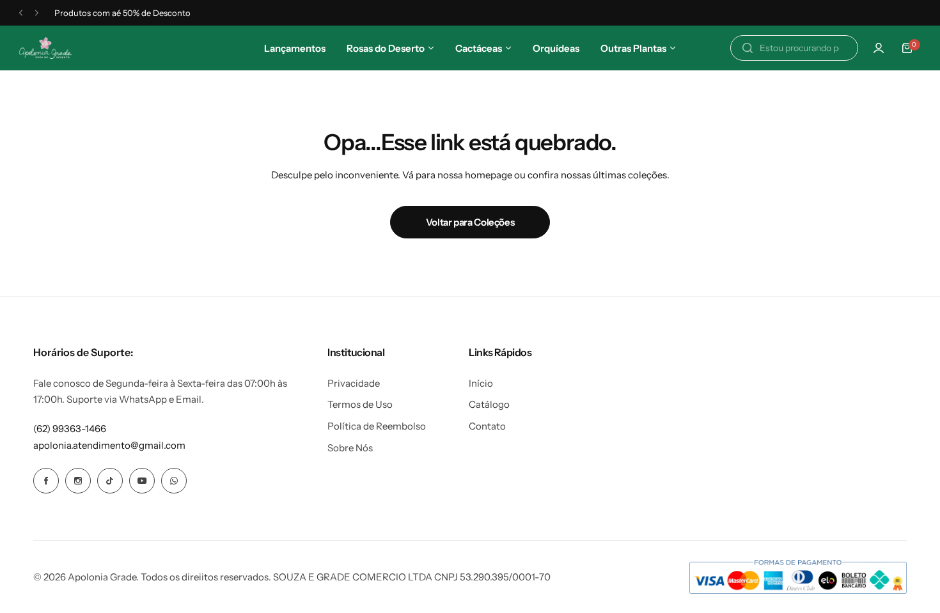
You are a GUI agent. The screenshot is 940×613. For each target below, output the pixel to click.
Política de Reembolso (376, 426)
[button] (20, 13)
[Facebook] (46, 480)
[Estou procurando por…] (747, 48)
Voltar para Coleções (470, 222)
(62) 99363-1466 (69, 429)
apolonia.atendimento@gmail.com (109, 445)
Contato (487, 426)
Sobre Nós (350, 448)
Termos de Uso (360, 404)
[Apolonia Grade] (45, 48)
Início (481, 383)
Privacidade (353, 383)
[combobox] (794, 48)
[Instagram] (78, 480)
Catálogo (489, 404)
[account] (879, 48)
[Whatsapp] (174, 480)
